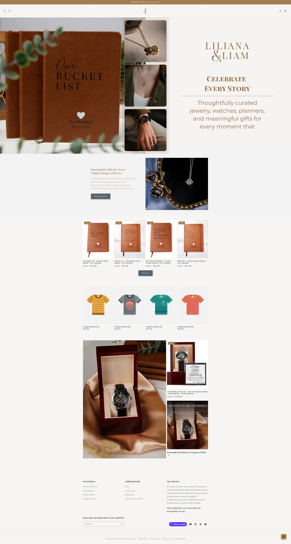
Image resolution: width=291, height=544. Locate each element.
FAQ (127, 487)
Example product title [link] (91, 327)
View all (145, 273)
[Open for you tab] (283, 536)
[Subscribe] (121, 524)
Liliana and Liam (116, 539)
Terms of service (167, 539)
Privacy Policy (89, 495)
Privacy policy (155, 539)
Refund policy (89, 491)
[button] (4, 11)
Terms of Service (90, 487)
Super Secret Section (134, 499)
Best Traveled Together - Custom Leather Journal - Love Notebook (158, 262)
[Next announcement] (201, 2)
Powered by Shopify (129, 539)
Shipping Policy (90, 499)
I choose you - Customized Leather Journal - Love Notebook (127, 262)
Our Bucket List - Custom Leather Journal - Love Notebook (95, 262)
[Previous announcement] (89, 2)
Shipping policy (180, 539)
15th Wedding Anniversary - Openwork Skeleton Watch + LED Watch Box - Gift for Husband (187, 392)
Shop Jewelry (100, 196)
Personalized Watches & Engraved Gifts (186, 452)
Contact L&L (130, 491)
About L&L (129, 495)
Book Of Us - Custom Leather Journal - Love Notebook (191, 262)
